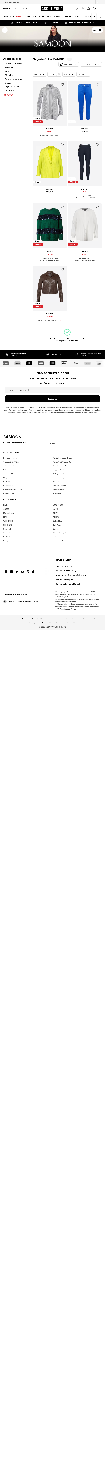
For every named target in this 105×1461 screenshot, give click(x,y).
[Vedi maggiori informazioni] (50, 137)
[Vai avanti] (94, 16)
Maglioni (6, 478)
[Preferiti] (94, 8)
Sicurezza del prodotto (66, 623)
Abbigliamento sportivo (63, 474)
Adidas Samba (9, 466)
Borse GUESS (8, 494)
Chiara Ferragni (59, 533)
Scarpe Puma (58, 490)
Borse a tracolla (59, 486)
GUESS (6, 509)
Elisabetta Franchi (60, 541)
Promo (52, 74)
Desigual (6, 541)
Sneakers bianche (60, 466)
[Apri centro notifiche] (88, 8)
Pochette (7, 482)
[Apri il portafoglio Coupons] (77, 8)
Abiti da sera (58, 482)
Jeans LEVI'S (8, 474)
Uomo (15, 9)
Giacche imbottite (11, 462)
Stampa (24, 619)
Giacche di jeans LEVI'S (12, 490)
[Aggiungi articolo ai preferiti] (62, 84)
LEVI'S (6, 517)
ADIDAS (56, 517)
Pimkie (6, 505)
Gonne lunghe (9, 486)
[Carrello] (100, 8)
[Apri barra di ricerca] (99, 17)
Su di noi (13, 619)
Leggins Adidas (59, 470)
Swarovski (7, 529)
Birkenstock (57, 537)
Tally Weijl (57, 525)
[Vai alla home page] (18, 561)
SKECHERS (7, 525)
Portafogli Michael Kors (62, 462)
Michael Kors (8, 513)
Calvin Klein (57, 521)
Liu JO (55, 509)
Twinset (6, 533)
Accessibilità (47, 623)
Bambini (24, 9)
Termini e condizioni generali (83, 619)
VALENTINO (8, 521)
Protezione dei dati (59, 619)
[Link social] (6, 571)
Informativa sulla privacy (18, 410)
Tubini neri (57, 494)
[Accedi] (82, 8)
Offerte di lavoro (39, 619)
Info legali (33, 623)
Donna (6, 9)
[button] (68, 64)
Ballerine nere (9, 470)
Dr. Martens (8, 537)
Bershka (56, 529)
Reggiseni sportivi (10, 458)
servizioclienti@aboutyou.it (30, 413)
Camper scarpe (59, 478)
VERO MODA (58, 505)
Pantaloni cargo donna (62, 458)
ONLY (55, 513)
